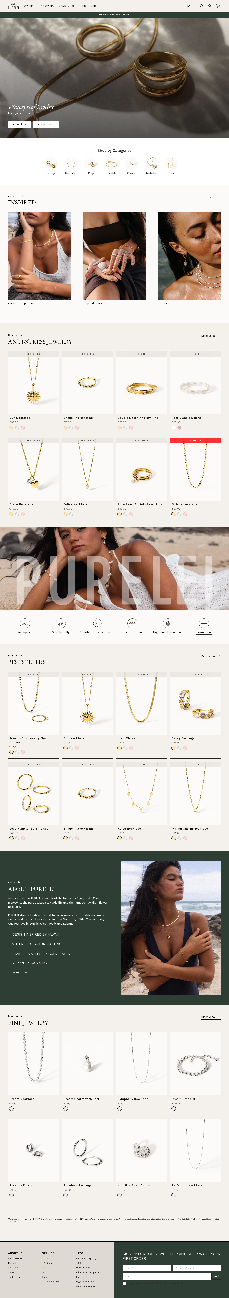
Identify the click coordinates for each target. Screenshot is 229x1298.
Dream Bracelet (183, 1099)
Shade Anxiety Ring (78, 418)
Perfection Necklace (187, 1185)
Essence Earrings (22, 1185)
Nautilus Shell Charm (134, 1185)
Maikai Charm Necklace (190, 828)
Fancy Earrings (183, 738)
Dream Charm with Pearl (82, 1099)
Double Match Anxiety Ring (138, 418)
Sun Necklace (19, 418)
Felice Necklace (76, 504)
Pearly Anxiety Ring (186, 418)
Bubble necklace (184, 504)
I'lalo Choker (127, 738)
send (216, 1276)
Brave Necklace (21, 504)
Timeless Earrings (78, 1185)
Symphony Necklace (133, 1099)
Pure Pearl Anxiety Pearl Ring (140, 504)
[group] (39, 259)
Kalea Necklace (129, 828)
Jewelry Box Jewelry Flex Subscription (28, 740)
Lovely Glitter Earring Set (28, 828)
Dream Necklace (21, 1099)
